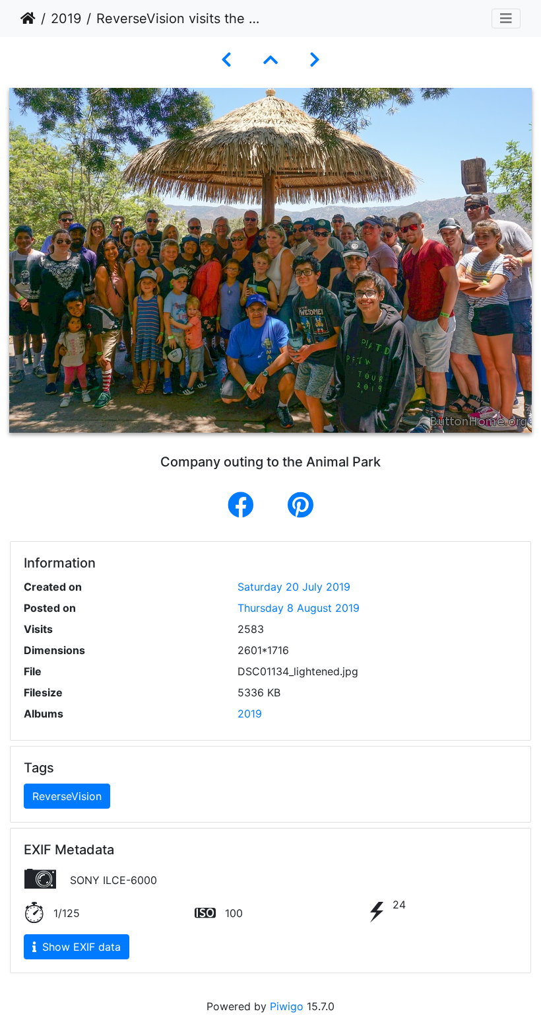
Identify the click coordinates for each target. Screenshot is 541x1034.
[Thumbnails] (270, 60)
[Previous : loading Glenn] (226, 60)
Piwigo (286, 1006)
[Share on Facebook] (244, 505)
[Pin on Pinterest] (300, 505)
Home (28, 18)
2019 (66, 18)
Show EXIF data (80, 946)
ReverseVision (67, 796)
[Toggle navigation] (506, 18)
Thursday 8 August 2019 (299, 607)
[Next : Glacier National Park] (315, 60)
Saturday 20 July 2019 (294, 586)
